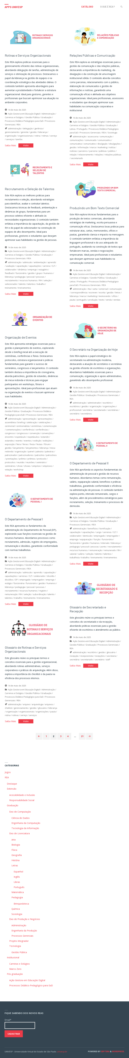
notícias (73, 151)
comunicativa (76, 143)
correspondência (79, 292)
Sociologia (112, 132)
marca (93, 147)
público (111, 151)
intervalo (105, 543)
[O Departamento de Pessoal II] (97, 443)
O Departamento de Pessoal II (89, 463)
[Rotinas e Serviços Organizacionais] (32, 36)
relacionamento (85, 154)
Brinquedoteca (21, 903)
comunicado (90, 140)
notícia (112, 147)
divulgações (114, 143)
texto (101, 299)
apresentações (45, 418)
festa (32, 444)
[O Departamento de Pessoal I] (32, 500)
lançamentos (32, 447)
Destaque (12, 783)
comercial (103, 288)
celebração (32, 422)
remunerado (110, 550)
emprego (32, 269)
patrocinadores (26, 455)
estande (45, 436)
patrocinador (11, 455)
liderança (42, 132)
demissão (87, 535)
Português (82, 129)
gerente (24, 132)
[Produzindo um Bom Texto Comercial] (97, 188)
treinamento (11, 287)
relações (99, 154)
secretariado (77, 158)
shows (27, 466)
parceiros (83, 151)
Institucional (13, 957)
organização (10, 135)
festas (39, 444)
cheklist (8, 708)
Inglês (17, 876)
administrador (94, 402)
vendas (116, 299)
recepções (100, 655)
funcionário (21, 273)
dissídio (50, 576)
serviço (53, 135)
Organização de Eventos (20, 337)
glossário (111, 652)
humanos (48, 273)
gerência (38, 128)
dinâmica (22, 269)
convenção (35, 433)
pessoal (30, 276)
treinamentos (24, 287)
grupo (39, 273)
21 (82, 736)
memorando (104, 296)
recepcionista (86, 655)
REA (18, 124)
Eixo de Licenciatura (19, 833)
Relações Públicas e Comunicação (92, 55)
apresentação (29, 418)
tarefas (19, 139)
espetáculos (33, 436)
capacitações (35, 265)
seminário (41, 462)
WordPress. (118, 1051)
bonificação (105, 528)
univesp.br (62, 1051)
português (82, 299)
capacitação (21, 265)
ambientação (40, 262)
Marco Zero (15, 968)
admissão (27, 262)
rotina (37, 135)
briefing (21, 422)
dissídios (9, 579)
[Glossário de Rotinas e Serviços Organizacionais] (32, 628)
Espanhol (18, 871)
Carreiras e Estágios (14, 117)
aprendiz (52, 262)
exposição (10, 444)
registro (43, 590)
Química (15, 908)
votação (8, 469)
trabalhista (75, 557)
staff (108, 659)
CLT (53, 265)
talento (22, 284)
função (97, 539)
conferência (28, 429)
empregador (112, 535)
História (15, 860)
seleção (47, 280)
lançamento (18, 447)
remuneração (95, 550)
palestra (39, 451)
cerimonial (10, 426)
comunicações (76, 140)
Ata (89, 288)
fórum (47, 444)
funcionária (107, 539)
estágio (8, 583)
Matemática (17, 892)
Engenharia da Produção (24, 930)
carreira (46, 265)
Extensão (11, 788)
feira (18, 444)
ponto (103, 546)
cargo (98, 532)
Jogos (8, 772)
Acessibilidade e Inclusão (22, 795)
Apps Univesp (14, 6)
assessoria (93, 136)
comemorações (13, 429)
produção (93, 299)
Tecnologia (15, 945)
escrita (102, 292)
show (19, 466)
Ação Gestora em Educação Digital (24, 113)
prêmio (22, 458)
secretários (86, 413)
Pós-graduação (15, 973)
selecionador (11, 284)
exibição (37, 440)
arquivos (49, 704)
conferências (42, 429)
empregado (99, 535)
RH (40, 280)
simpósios (47, 466)
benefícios (93, 528)
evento (19, 440)
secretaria (111, 655)
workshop (18, 469)
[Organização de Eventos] (32, 318)
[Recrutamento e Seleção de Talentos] (32, 169)
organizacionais (25, 135)
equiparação (86, 539)
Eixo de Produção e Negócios (24, 919)
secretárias (113, 410)
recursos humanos (28, 280)
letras (118, 292)
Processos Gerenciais (90, 132)
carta (95, 288)
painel (31, 451)
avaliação (10, 265)
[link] (121, 6)
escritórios (75, 406)
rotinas (45, 135)
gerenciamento (12, 132)
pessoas (40, 276)
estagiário (43, 269)
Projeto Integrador (19, 940)
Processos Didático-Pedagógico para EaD (24, 121)
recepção (74, 655)
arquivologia (37, 704)
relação (73, 154)
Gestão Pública (32, 117)
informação (83, 147)
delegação (28, 128)
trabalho (41, 284)
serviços (10, 139)
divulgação (102, 143)
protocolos (10, 462)
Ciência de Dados (20, 817)
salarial (73, 553)
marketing (102, 147)
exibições (47, 440)
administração (14, 128)
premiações (11, 458)
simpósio (36, 466)
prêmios (31, 458)
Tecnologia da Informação (25, 828)
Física (14, 849)
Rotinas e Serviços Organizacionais (28, 55)
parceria (93, 151)
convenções (47, 433)
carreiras (107, 532)
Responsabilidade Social (21, 800)
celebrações (44, 422)
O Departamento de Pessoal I (24, 519)
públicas (103, 151)
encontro (9, 436)
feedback (9, 273)
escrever (93, 292)
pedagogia (20, 276)
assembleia (10, 422)
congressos (22, 433)
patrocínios (51, 455)
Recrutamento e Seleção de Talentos (29, 189)
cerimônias (36, 426)
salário (81, 553)
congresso (10, 433)
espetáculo (20, 436)
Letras (73, 129)
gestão (33, 132)
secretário (74, 413)
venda (109, 299)
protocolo (41, 458)
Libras (17, 881)
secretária (87, 410)
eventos (28, 440)
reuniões (30, 462)
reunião (20, 462)
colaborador (10, 269)
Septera (105, 1051)
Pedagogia (17, 897)
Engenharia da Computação (25, 822)
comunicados (104, 140)
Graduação (46, 117)
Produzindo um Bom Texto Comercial (94, 208)
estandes (9, 440)
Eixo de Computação (20, 811)
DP (16, 579)
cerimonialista (22, 426)
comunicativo (90, 143)
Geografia (16, 855)
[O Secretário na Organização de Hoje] (97, 330)
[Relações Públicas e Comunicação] (97, 36)
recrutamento (11, 280)
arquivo (26, 704)
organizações (109, 406)
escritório (107, 402)
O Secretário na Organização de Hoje (94, 349)
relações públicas (113, 154)
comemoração (50, 426)
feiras (25, 444)
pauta (72, 299)
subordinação (39, 594)
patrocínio (39, 455)
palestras (49, 451)
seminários (10, 466)
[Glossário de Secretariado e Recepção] (97, 588)
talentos (31, 284)
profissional (75, 410)
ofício (114, 296)
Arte (13, 839)
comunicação (106, 136)
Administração (48, 113)
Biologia (15, 844)
